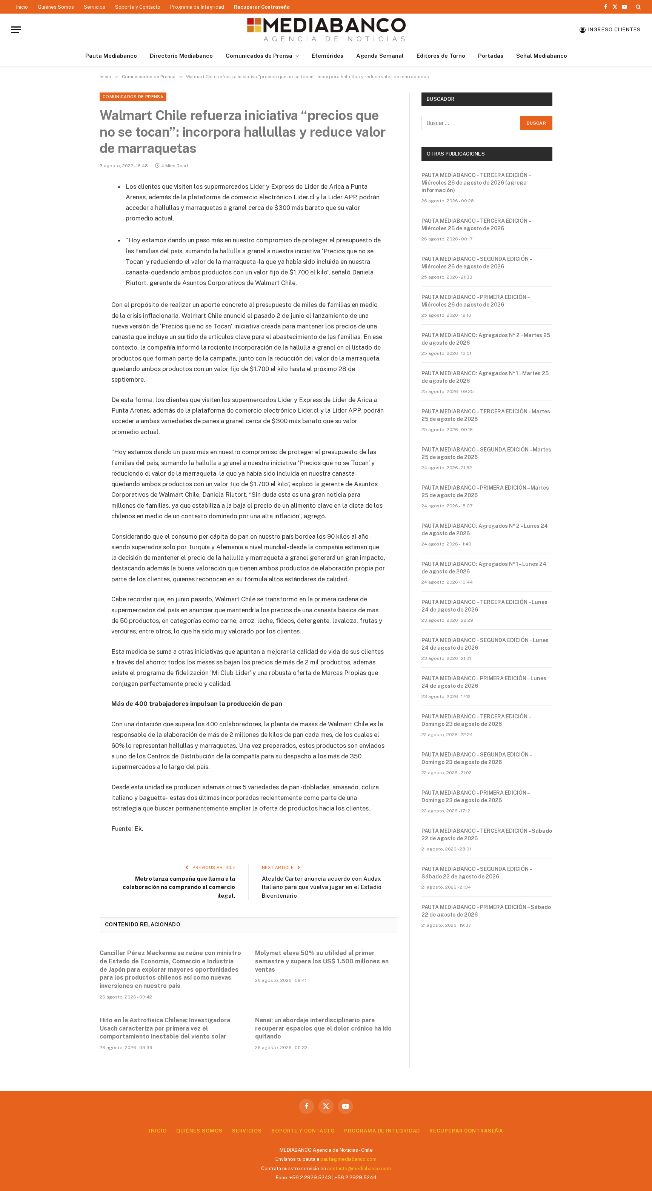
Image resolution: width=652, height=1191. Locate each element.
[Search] (637, 7)
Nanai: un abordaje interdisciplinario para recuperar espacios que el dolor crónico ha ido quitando (323, 1028)
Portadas (490, 55)
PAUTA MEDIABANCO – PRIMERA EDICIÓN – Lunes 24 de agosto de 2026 (483, 682)
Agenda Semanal (380, 55)
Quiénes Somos (56, 7)
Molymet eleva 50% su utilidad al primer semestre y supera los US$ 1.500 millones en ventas (322, 961)
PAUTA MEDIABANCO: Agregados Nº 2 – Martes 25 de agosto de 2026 (485, 339)
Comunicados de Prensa (259, 55)
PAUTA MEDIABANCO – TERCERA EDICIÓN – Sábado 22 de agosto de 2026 (486, 834)
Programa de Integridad (197, 7)
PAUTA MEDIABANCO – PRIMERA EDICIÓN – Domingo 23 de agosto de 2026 (475, 796)
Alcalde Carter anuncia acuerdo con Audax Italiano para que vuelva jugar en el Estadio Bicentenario (321, 887)
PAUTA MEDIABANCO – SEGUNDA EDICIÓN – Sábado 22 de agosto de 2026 (476, 873)
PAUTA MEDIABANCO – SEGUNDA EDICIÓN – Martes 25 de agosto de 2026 (486, 453)
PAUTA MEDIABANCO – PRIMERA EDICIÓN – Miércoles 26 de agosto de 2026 (475, 301)
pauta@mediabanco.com (348, 1159)
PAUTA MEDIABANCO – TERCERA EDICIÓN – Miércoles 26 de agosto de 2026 (476, 224)
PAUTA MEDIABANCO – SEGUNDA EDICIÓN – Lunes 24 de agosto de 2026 (485, 644)
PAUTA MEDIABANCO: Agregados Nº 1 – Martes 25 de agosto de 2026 (485, 377)
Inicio (22, 7)
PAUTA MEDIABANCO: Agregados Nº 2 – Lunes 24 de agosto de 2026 (484, 529)
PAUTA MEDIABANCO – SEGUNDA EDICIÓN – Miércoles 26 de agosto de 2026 (476, 263)
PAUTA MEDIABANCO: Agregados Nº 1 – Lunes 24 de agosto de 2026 (483, 568)
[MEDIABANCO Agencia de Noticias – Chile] (326, 30)
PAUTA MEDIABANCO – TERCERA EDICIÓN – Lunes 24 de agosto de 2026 (484, 606)
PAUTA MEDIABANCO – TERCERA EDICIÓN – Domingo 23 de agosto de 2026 (476, 720)
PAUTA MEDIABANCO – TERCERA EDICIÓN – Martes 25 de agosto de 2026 (485, 415)
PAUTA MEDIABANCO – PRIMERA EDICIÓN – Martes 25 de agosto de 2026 (485, 491)
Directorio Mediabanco (181, 55)
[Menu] (16, 29)
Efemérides (327, 55)
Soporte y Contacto (137, 7)
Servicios (94, 7)
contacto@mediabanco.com (359, 1168)
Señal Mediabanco (541, 55)
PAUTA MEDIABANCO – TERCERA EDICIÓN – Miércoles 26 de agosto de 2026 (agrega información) (476, 182)
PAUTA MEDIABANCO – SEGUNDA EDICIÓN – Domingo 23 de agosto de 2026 (476, 758)
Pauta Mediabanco (111, 55)
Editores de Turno (441, 55)
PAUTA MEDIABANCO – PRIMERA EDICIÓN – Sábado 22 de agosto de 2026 (486, 911)
